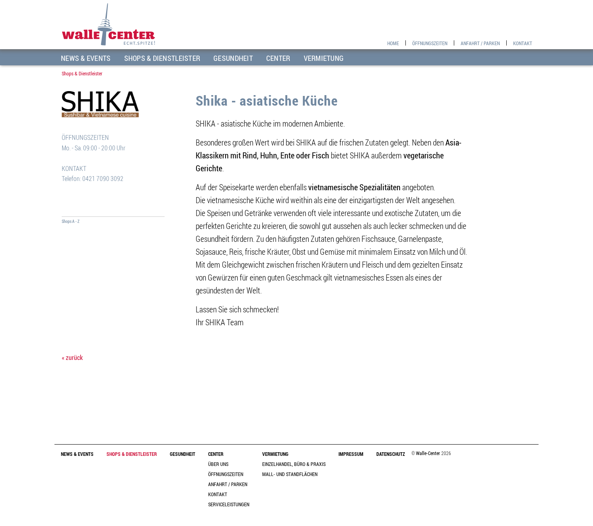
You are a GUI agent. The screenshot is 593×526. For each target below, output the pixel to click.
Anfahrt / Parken (480, 43)
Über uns (218, 464)
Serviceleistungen (228, 504)
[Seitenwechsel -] (113, 206)
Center (278, 58)
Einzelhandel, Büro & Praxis (294, 464)
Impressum (350, 454)
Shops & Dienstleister (162, 58)
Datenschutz (390, 454)
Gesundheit (233, 58)
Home (393, 43)
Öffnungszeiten (429, 43)
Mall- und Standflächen (289, 474)
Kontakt (522, 43)
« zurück (72, 357)
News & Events (86, 58)
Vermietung (324, 58)
